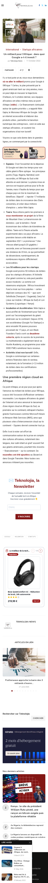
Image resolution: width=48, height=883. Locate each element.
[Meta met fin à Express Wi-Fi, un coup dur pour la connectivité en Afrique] (7, 877)
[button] (5, 669)
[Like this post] (22, 70)
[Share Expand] (29, 70)
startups (32, 537)
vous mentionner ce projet (19, 215)
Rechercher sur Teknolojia (16, 714)
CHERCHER (38, 718)
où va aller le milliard (13, 81)
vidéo (13, 104)
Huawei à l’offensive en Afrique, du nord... (21, 849)
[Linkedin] (46, 5)
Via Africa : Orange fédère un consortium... (22, 863)
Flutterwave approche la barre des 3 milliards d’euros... (24, 682)
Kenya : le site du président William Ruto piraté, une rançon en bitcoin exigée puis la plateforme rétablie (27, 811)
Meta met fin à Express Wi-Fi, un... (22, 876)
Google (7, 537)
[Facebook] (39, 5)
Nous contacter (34, 868)
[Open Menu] (2, 5)
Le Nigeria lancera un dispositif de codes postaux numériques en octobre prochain (28, 837)
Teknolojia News (16, 61)
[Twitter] (42, 5)
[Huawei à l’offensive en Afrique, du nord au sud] (7, 849)
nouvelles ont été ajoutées (16, 454)
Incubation (19, 537)
